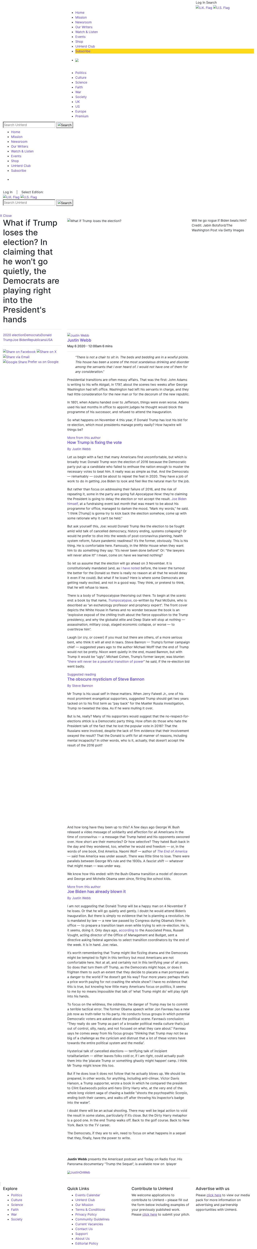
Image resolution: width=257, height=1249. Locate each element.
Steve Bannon (80, 686)
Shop (79, 41)
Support (81, 1234)
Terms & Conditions (90, 1210)
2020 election (13, 335)
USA (49, 340)
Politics (80, 73)
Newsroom (83, 22)
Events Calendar (87, 1195)
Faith (79, 87)
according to (128, 930)
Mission (81, 17)
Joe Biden (20, 340)
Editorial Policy (86, 1243)
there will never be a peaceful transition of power (106, 661)
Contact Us (84, 1229)
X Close (6, 216)
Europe (80, 111)
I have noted (130, 568)
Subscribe (82, 51)
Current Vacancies (89, 1224)
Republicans (37, 340)
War (78, 92)
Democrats (32, 335)
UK (77, 102)
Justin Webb (79, 340)
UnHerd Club (85, 46)
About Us (82, 1239)
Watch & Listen (86, 32)
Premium (82, 116)
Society (81, 97)
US (77, 106)
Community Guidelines (92, 1219)
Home (79, 12)
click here (149, 1214)
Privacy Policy (86, 1214)
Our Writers (83, 27)
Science (81, 82)
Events (80, 37)
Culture (80, 77)
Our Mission (84, 1205)
